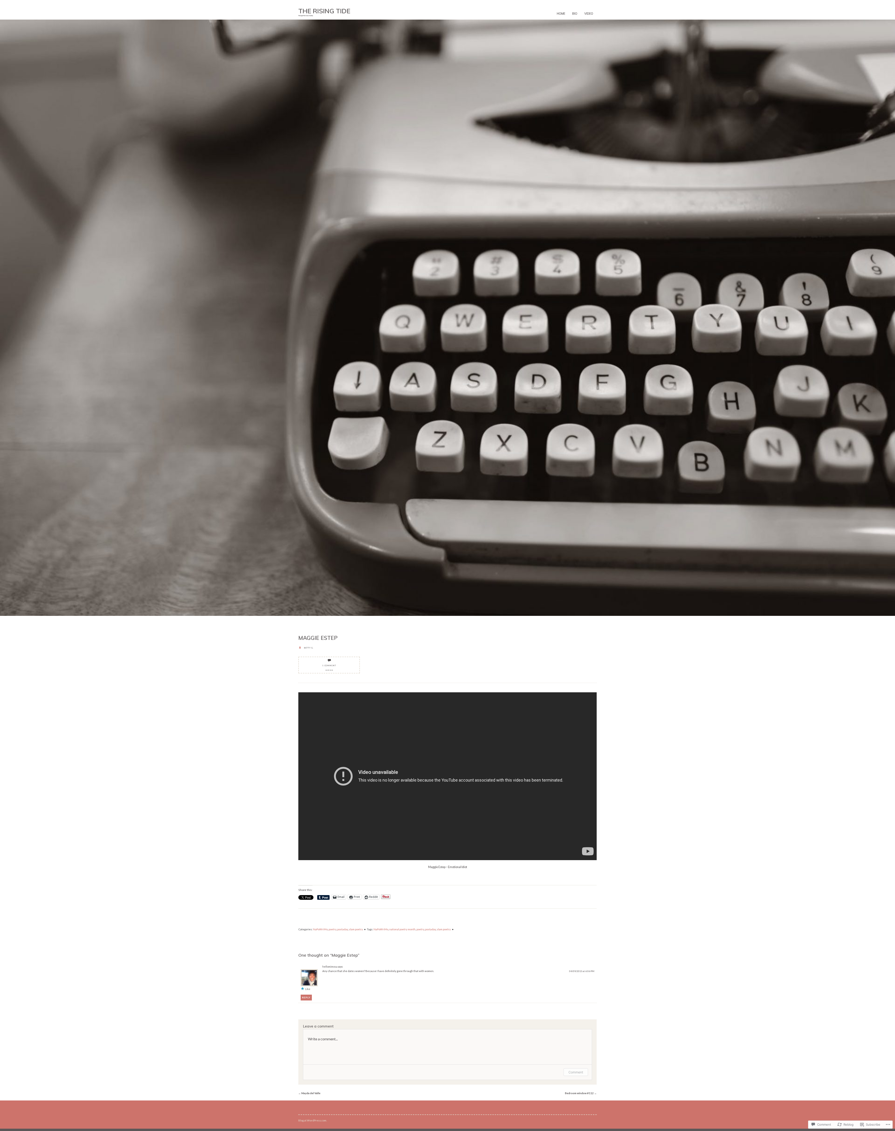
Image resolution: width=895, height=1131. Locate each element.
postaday (342, 929)
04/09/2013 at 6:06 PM (581, 971)
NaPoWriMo (320, 929)
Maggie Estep (317, 637)
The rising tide (324, 11)
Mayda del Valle (309, 1093)
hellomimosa (329, 966)
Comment (575, 1072)
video (588, 13)
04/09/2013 (329, 670)
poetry (332, 929)
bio (574, 13)
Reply (306, 997)
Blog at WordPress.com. (312, 1120)
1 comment (329, 665)
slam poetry (356, 929)
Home (561, 13)
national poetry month (402, 929)
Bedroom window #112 (581, 1093)
